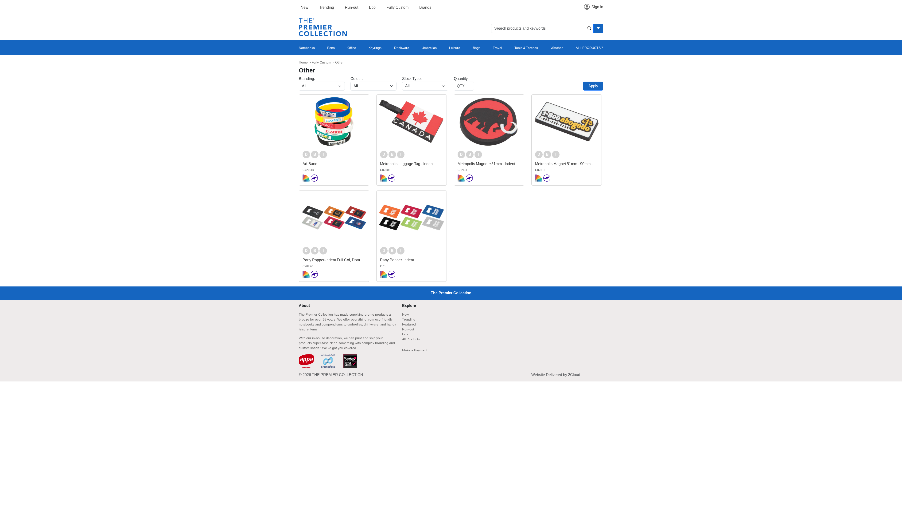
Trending (326, 7)
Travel (497, 48)
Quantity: (461, 79)
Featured (409, 324)
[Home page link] (323, 27)
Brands (425, 7)
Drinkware (401, 48)
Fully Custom (397, 7)
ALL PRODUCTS (588, 48)
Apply (593, 86)
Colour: (356, 79)
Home (303, 62)
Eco (372, 7)
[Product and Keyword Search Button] (589, 28)
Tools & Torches (526, 48)
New (304, 7)
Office (351, 48)
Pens (331, 48)
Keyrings (375, 48)
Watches (557, 48)
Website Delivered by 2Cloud (555, 375)
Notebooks (307, 48)
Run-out (351, 7)
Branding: (307, 79)
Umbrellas (429, 48)
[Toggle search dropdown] (598, 28)
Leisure (454, 48)
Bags (476, 48)
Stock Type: (412, 79)
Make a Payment (414, 350)
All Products (411, 339)
